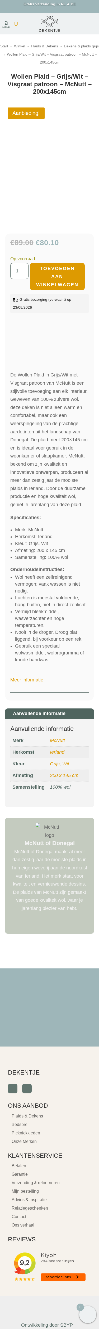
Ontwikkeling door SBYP (47, 1325)
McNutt (57, 740)
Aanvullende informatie (39, 713)
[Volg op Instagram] (27, 1088)
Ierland (57, 752)
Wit (65, 763)
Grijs (55, 763)
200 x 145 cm (64, 775)
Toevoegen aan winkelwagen (57, 276)
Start (4, 46)
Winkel (19, 46)
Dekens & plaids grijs (81, 46)
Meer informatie (26, 680)
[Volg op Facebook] (12, 1088)
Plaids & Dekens (44, 46)
